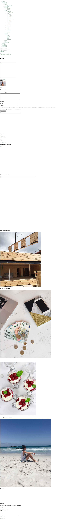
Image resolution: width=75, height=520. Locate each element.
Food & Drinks (7, 26)
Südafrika (8, 22)
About (3, 43)
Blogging (8, 35)
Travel (5, 10)
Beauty (5, 40)
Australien (8, 23)
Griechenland (11, 19)
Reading (8, 36)
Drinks (8, 28)
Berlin (10, 14)
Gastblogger (6, 42)
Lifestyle (6, 34)
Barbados (8, 25)
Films (8, 37)
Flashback (9, 8)
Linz (5, 41)
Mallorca (10, 21)
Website (2, 105)
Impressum (2, 518)
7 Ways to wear (9, 5)
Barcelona (10, 16)
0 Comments (2, 79)
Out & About (9, 29)
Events (8, 38)
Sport (5, 30)
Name (1, 101)
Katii (1, 87)
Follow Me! (2, 516)
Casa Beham (6, 6)
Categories (4, 2)
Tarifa (10, 18)
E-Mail (1, 103)
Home (3, 1)
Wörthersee (11, 12)
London (10, 15)
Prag (9, 17)
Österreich (9, 11)
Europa (8, 13)
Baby (5, 3)
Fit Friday (8, 32)
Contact (4, 44)
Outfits (5, 4)
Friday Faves (9, 39)
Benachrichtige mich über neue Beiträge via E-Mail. (11, 109)
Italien (10, 20)
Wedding (6, 33)
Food (8, 27)
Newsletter (4, 45)
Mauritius (8, 24)
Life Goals (8, 9)
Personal (6, 7)
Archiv (1, 509)
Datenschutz (4, 46)
